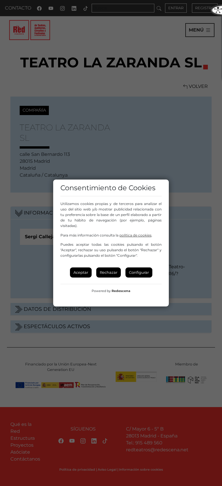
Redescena (121, 291)
